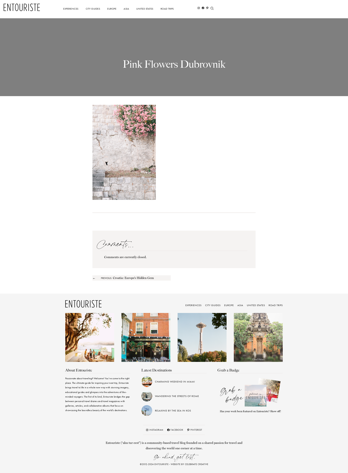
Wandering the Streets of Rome (177, 396)
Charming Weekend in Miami (175, 381)
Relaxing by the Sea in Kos (173, 410)
